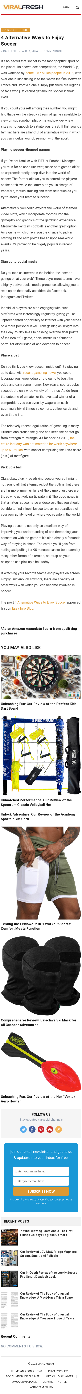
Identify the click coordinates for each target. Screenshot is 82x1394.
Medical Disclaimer (59, 1376)
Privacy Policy (58, 1371)
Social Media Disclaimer (23, 1376)
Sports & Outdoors (15, 30)
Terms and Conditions (26, 1371)
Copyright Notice (55, 1381)
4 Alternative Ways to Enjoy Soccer (40, 602)
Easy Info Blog (22, 608)
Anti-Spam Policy (41, 1387)
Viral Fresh (8, 51)
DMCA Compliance (24, 1381)
